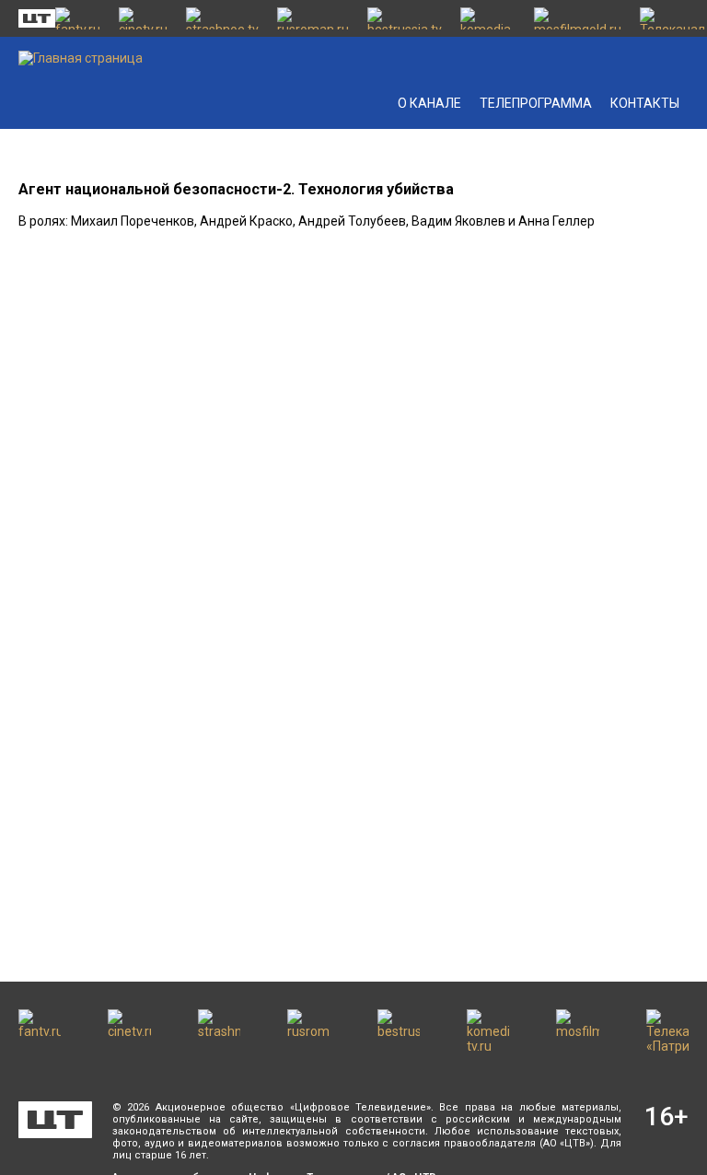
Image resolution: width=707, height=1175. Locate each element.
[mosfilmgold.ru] (577, 18)
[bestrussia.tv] (404, 18)
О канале (429, 103)
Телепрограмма (536, 103)
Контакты (644, 103)
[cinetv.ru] (143, 18)
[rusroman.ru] (313, 18)
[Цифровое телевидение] (55, 1119)
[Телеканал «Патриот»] (672, 18)
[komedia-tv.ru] (488, 18)
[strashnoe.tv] (222, 18)
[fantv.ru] (77, 18)
